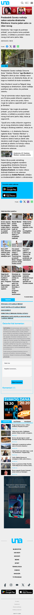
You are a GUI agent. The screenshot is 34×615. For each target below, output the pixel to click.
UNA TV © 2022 (17, 613)
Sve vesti (17, 553)
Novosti (17, 556)
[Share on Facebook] (7, 46)
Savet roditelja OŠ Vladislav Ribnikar (14, 307)
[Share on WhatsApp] (18, 46)
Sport (17, 563)
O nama (17, 601)
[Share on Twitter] (11, 46)
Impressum (17, 604)
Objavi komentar (17, 382)
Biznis (17, 559)
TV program (17, 577)
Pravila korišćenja (17, 607)
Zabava (17, 570)
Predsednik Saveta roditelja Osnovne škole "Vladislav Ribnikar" (15, 317)
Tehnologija (17, 566)
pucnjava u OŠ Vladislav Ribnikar (12, 304)
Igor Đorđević (6, 310)
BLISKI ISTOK (17, 549)
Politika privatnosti (17, 609)
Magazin (17, 573)
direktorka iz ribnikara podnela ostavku (15, 313)
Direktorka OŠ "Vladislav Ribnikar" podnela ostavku (22, 154)
